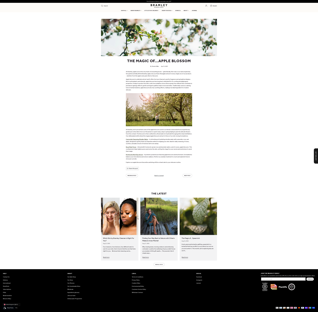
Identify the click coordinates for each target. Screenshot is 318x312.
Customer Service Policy (139, 289)
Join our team (71, 295)
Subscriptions (7, 289)
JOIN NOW (310, 279)
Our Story (70, 280)
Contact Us (6, 277)
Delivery (5, 280)
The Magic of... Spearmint (191, 238)
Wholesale (70, 289)
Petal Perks (6, 286)
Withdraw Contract (137, 292)
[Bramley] (159, 6)
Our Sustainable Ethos (73, 286)
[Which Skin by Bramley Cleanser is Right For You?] (119, 216)
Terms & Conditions (137, 277)
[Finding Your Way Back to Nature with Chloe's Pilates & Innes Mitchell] (159, 216)
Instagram (199, 280)
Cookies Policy (136, 283)
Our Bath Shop (71, 277)
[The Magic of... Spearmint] (198, 216)
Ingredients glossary (73, 292)
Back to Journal (159, 175)
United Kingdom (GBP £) (12, 304)
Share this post (133, 168)
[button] (316, 156)
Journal (198, 283)
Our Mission (70, 283)
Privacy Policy (136, 280)
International (6, 283)
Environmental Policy (138, 286)
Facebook (199, 277)
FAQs (4, 292)
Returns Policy (7, 298)
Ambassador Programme (74, 298)
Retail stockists (7, 295)
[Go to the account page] (206, 5)
